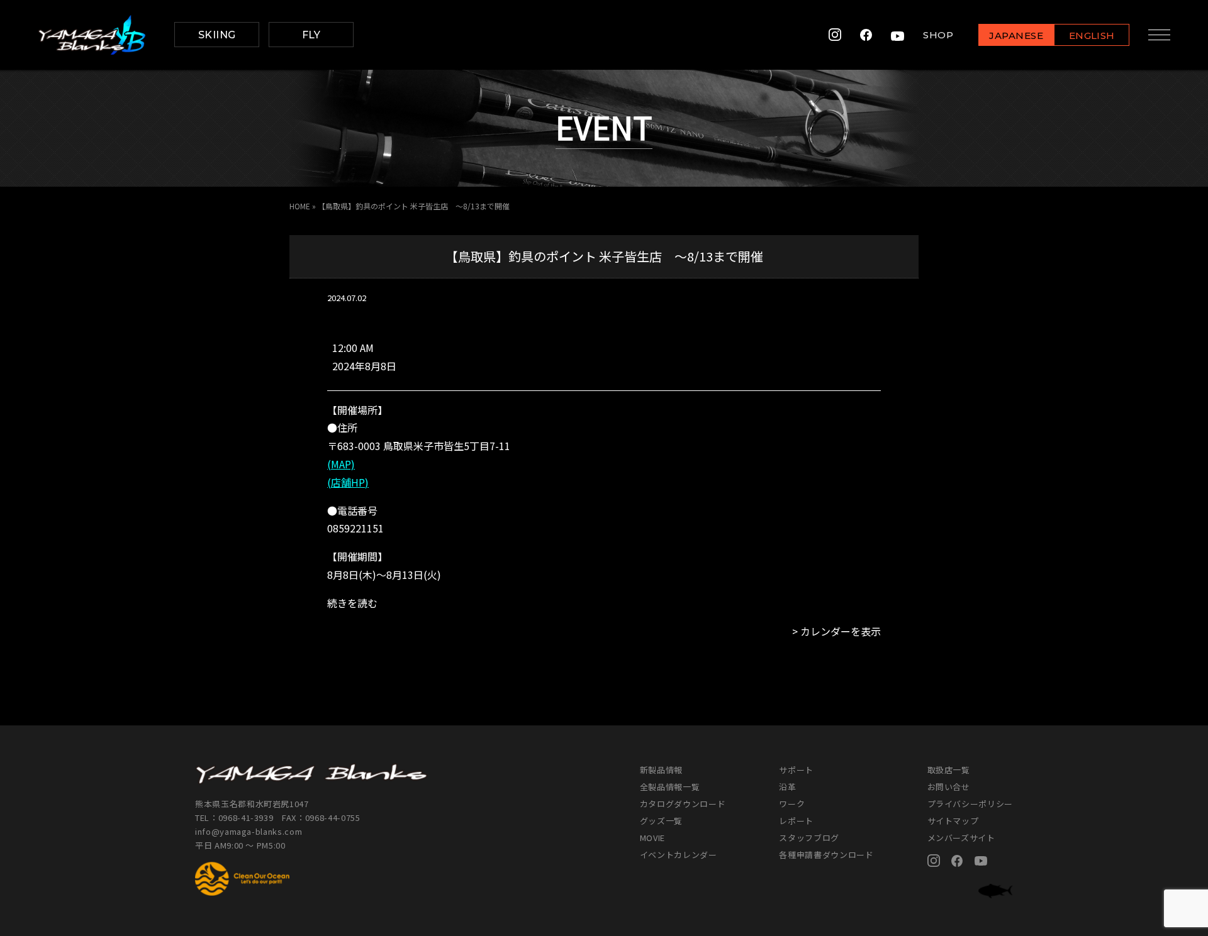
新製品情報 (661, 770)
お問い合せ (948, 787)
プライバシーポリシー (970, 804)
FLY (311, 35)
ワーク (792, 804)
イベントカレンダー (678, 855)
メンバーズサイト (961, 838)
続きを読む (352, 602)
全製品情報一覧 (670, 787)
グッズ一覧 (661, 821)
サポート (796, 770)
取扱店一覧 (948, 770)
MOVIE (652, 838)
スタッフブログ (809, 838)
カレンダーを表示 (840, 631)
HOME (299, 206)
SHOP (938, 35)
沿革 (787, 787)
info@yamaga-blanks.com (248, 831)
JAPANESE (1016, 35)
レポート (796, 821)
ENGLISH (1092, 35)
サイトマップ (953, 821)
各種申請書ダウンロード (826, 855)
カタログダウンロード (683, 804)
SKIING (217, 35)
